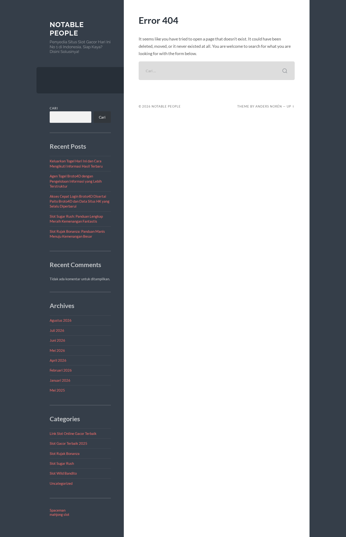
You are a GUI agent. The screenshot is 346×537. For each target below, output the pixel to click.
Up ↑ (291, 106)
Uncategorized (61, 483)
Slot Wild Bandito (63, 473)
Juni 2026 (57, 340)
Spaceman (57, 510)
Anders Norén (268, 106)
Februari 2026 (61, 370)
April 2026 (58, 360)
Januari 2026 (60, 380)
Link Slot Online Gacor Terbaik (73, 433)
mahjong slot (59, 514)
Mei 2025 (57, 390)
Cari (54, 108)
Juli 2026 (57, 330)
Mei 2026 (57, 350)
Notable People (67, 28)
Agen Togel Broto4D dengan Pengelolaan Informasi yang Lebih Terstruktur (76, 181)
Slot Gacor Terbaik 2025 (68, 443)
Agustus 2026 (61, 320)
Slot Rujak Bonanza (65, 453)
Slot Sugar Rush (62, 463)
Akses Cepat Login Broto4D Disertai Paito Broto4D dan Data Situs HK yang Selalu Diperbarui (79, 201)
